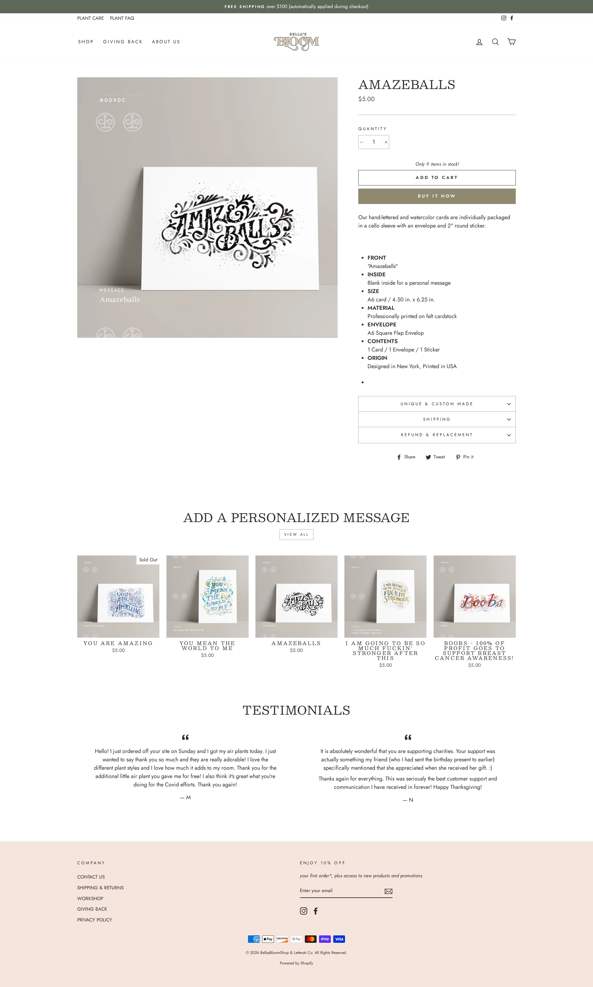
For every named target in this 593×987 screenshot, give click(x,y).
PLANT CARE (90, 18)
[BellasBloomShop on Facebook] (315, 911)
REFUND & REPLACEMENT (437, 435)
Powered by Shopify (296, 963)
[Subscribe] (389, 891)
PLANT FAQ (122, 18)
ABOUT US (166, 41)
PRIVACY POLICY (94, 920)
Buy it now (437, 196)
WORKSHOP (90, 898)
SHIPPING (437, 419)
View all (296, 534)
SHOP (86, 41)
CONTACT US (91, 877)
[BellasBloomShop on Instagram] (303, 911)
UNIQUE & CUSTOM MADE (437, 404)
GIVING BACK (123, 41)
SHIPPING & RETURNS (100, 887)
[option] (296, 6)
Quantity (372, 129)
